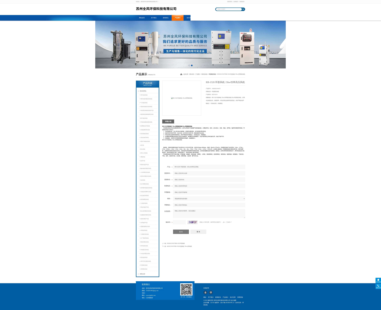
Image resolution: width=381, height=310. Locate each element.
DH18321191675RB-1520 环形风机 (176, 243)
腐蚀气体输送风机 (145, 141)
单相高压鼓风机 (144, 249)
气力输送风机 (144, 102)
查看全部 (142, 274)
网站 (204, 297)
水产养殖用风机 (144, 238)
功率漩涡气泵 (144, 222)
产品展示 (177, 18)
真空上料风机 (144, 153)
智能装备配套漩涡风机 (146, 106)
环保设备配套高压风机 (146, 122)
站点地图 (233, 300)
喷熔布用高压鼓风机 (145, 176)
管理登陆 (240, 297)
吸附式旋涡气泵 (144, 164)
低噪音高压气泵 (144, 218)
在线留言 (236, 1)
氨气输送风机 (144, 118)
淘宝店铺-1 (225, 18)
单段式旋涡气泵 (144, 207)
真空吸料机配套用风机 (146, 188)
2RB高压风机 (143, 269)
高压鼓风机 (204, 74)
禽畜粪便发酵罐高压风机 (146, 114)
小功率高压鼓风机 (145, 172)
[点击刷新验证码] (193, 222)
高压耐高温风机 (144, 199)
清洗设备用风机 (144, 137)
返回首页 (229, 1)
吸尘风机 (142, 149)
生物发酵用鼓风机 (145, 130)
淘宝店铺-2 (237, 18)
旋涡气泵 (142, 160)
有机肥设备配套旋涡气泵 (146, 110)
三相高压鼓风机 (144, 234)
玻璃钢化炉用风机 (145, 126)
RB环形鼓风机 (144, 246)
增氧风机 (142, 157)
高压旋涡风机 (144, 257)
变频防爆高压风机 (145, 226)
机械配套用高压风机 (145, 215)
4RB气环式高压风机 (145, 261)
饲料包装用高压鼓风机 (146, 99)
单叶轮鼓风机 (144, 95)
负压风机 (142, 180)
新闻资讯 (165, 18)
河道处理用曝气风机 (145, 191)
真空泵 (142, 145)
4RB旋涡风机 (143, 230)
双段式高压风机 (144, 242)
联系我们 (242, 1)
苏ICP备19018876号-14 (227, 302)
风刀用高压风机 (144, 184)
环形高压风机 (144, 265)
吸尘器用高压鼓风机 (145, 211)
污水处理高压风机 (145, 253)
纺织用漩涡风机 (144, 133)
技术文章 (189, 18)
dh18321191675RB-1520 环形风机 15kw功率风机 (179, 246)
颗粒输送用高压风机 (145, 168)
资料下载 (201, 18)
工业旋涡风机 (144, 203)
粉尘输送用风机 (144, 195)
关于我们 (154, 18)
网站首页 (142, 18)
